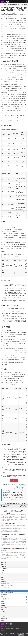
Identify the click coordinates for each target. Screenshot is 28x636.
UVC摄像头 (3, 613)
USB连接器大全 (4, 601)
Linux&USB (3, 566)
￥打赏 (14, 480)
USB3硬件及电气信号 (5, 594)
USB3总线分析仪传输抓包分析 (7, 592)
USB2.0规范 (3, 581)
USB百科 (2, 609)
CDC (2, 575)
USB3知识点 (3, 605)
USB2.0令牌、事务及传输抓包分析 (7, 585)
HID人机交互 (3, 564)
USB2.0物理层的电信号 (5, 587)
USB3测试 (3, 603)
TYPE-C (2, 577)
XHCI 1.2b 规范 (4, 618)
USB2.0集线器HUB (4, 588)
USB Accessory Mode (5, 583)
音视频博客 (3, 620)
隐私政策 (25, 633)
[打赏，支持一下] (26, 602)
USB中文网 (12, 633)
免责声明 (21, 633)
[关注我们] (26, 600)
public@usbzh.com (9, 630)
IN (18, 157)
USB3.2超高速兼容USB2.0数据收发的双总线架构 (16, 4)
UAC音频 (3, 573)
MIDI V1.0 (3, 570)
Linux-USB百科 (4, 568)
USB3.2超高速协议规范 (5, 590)
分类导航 (4, 562)
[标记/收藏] (26, 597)
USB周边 (2, 611)
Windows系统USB (4, 614)
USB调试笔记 (3, 599)
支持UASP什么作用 (8, 523)
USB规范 (2, 579)
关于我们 (17, 633)
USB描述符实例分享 (5, 598)
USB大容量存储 (4, 607)
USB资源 (2, 616)
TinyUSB (2, 572)
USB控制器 (3, 596)
